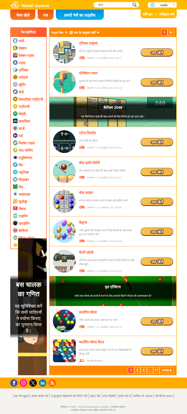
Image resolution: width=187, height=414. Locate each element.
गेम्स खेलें (22, 15)
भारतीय (164, 5)
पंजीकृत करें (166, 14)
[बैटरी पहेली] (64, 261)
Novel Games (35, 5)
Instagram (24, 383)
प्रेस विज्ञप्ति (109, 396)
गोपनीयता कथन (164, 396)
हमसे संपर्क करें (40, 396)
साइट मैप (95, 396)
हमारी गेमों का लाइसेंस (79, 15)
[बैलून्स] (64, 231)
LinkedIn (43, 383)
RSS (52, 383)
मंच (45, 15)
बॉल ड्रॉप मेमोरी (89, 162)
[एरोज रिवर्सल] (64, 141)
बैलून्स (83, 222)
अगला (171, 32)
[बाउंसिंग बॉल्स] (64, 321)
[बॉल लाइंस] (64, 201)
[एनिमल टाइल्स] (64, 52)
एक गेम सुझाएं (21, 396)
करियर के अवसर (142, 396)
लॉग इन (148, 14)
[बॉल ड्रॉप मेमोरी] (64, 171)
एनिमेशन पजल (88, 73)
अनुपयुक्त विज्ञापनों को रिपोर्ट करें (69, 396)
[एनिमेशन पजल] (64, 81)
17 (156, 370)
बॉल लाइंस (86, 192)
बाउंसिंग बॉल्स (88, 312)
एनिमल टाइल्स (88, 43)
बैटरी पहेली (86, 252)
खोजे (134, 5)
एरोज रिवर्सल (87, 132)
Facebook (15, 382)
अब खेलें (157, 52)
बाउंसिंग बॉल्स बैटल (91, 341)
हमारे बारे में (125, 396)
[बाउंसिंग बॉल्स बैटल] (64, 350)
